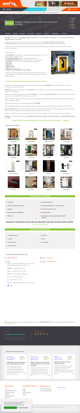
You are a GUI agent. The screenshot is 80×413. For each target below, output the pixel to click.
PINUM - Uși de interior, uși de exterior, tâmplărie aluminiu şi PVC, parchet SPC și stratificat (39, 364)
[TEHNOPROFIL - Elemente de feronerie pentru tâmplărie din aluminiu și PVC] (10, 358)
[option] (56, 3)
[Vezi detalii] (25, 374)
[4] (44, 334)
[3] (41, 334)
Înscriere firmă (74, 9)
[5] (47, 334)
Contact (64, 33)
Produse (16, 33)
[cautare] (43, 9)
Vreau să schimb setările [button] (23, 407)
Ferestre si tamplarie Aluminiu (19, 12)
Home (4, 12)
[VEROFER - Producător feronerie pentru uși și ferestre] (58, 358)
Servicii (23, 33)
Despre (8, 33)
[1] (35, 334)
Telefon (47, 33)
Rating (39, 33)
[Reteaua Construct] (62, 387)
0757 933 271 (13, 323)
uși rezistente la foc (16, 61)
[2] (38, 334)
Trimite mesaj (55, 33)
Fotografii (31, 33)
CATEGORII (8, 9)
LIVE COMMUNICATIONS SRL (44, 407)
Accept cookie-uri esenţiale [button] (10, 407)
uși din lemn (44, 55)
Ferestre (9, 12)
